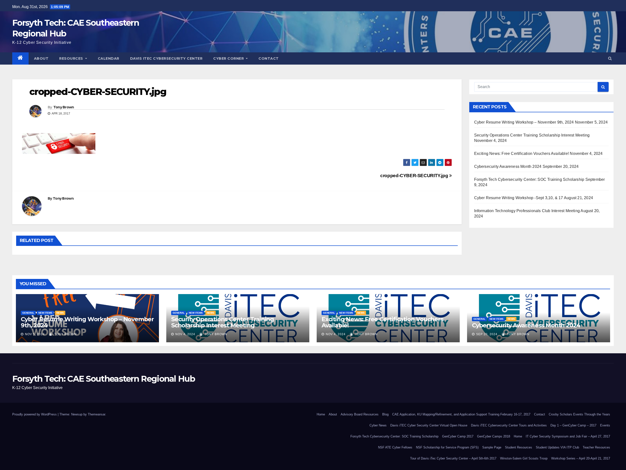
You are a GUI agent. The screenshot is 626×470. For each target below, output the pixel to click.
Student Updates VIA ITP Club (557, 447)
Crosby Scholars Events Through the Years (579, 414)
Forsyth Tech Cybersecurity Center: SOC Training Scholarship (529, 179)
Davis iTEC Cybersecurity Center (166, 58)
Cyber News (378, 425)
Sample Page (491, 447)
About (41, 58)
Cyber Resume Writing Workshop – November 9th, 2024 (524, 122)
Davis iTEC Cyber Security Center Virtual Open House (428, 425)
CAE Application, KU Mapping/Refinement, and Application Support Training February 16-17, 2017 (461, 414)
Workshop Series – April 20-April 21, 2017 (580, 458)
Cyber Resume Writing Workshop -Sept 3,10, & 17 (518, 198)
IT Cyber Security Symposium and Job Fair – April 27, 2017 (568, 436)
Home (321, 414)
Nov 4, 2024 (185, 334)
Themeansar (96, 414)
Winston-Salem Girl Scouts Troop (524, 458)
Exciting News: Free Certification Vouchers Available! (521, 153)
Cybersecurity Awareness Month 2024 (508, 166)
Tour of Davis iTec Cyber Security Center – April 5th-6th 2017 (453, 458)
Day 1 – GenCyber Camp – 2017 (573, 425)
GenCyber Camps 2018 (493, 436)
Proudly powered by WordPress (35, 414)
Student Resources (518, 447)
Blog (385, 414)
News (60, 312)
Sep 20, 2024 (486, 334)
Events (605, 425)
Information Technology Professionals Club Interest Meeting (527, 211)
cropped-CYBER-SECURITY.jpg (414, 175)
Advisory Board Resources (360, 414)
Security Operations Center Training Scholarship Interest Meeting (532, 135)
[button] (610, 58)
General (28, 312)
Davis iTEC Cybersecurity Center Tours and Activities (509, 425)
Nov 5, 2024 (35, 334)
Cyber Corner (229, 58)
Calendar (108, 58)
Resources (71, 58)
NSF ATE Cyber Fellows (395, 447)
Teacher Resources (596, 447)
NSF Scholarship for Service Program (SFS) (447, 447)
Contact (268, 58)
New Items (45, 312)
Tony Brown (63, 107)
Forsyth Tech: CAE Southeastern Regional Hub (103, 379)
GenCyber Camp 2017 (457, 436)
